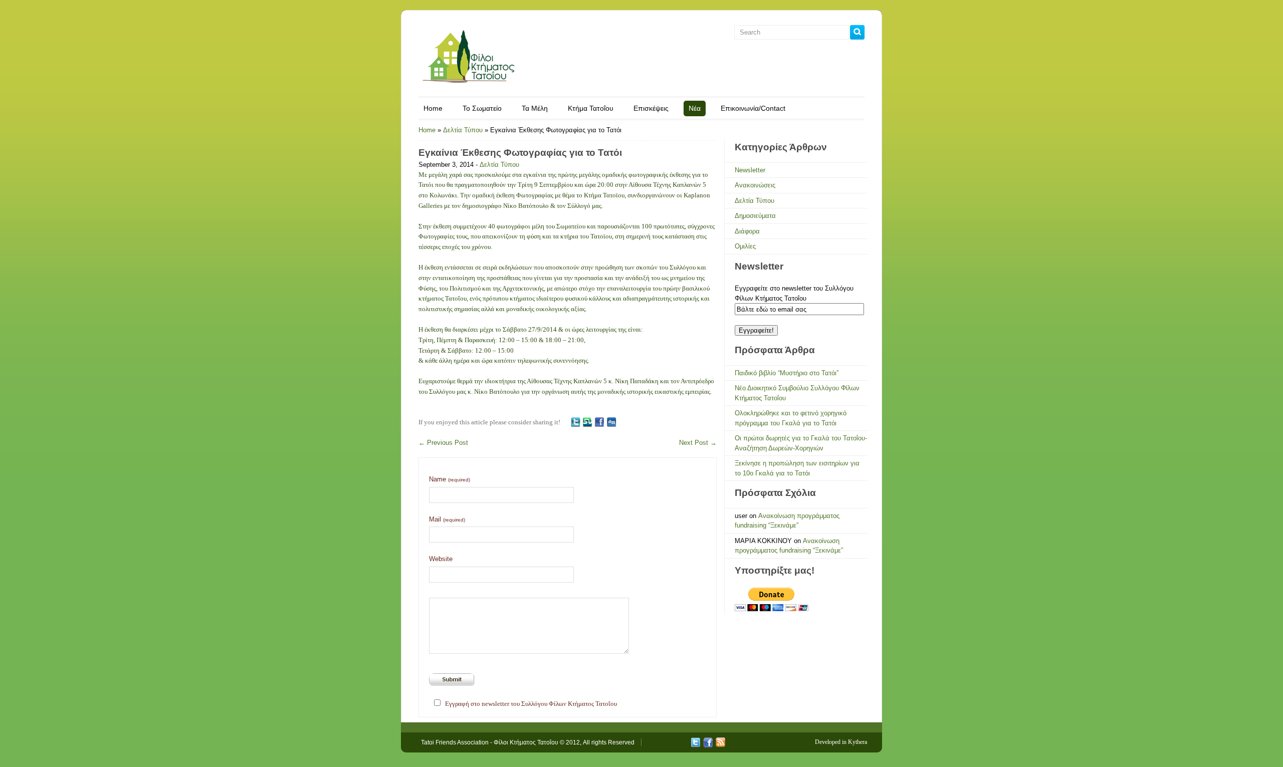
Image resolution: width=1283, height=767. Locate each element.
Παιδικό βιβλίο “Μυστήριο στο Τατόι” (786, 373)
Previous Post (443, 442)
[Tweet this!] (575, 422)
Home (433, 108)
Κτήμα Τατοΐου (590, 108)
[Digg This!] (611, 422)
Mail (447, 519)
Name (449, 479)
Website (441, 559)
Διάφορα (747, 231)
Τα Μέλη (535, 108)
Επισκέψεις (651, 108)
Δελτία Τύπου (463, 130)
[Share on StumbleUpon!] (587, 422)
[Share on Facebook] (599, 422)
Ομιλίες (745, 246)
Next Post (698, 442)
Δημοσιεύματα (755, 215)
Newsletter (750, 170)
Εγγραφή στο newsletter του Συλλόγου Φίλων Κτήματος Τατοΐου (531, 703)
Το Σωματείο (482, 108)
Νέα (695, 108)
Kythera (857, 741)
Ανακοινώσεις (755, 185)
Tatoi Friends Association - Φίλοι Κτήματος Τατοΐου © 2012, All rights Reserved (527, 742)
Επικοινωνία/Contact (753, 108)
